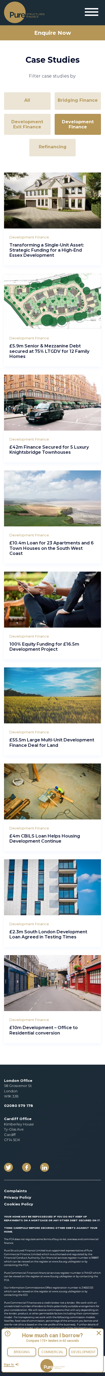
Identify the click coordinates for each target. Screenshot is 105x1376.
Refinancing (52, 146)
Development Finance (78, 124)
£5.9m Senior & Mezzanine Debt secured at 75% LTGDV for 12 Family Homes (49, 351)
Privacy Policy (17, 1197)
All (27, 100)
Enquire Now (52, 33)
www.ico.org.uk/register (66, 1291)
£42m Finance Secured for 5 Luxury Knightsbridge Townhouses (49, 450)
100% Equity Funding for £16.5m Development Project (44, 647)
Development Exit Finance (27, 124)
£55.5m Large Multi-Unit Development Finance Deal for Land (51, 742)
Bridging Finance (78, 100)
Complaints (15, 1191)
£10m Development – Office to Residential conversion (43, 1030)
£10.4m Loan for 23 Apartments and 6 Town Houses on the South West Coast (51, 548)
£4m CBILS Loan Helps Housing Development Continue (44, 838)
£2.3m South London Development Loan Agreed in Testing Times (48, 934)
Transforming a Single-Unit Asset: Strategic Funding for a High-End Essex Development (46, 250)
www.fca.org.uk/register (67, 1261)
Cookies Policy (18, 1204)
